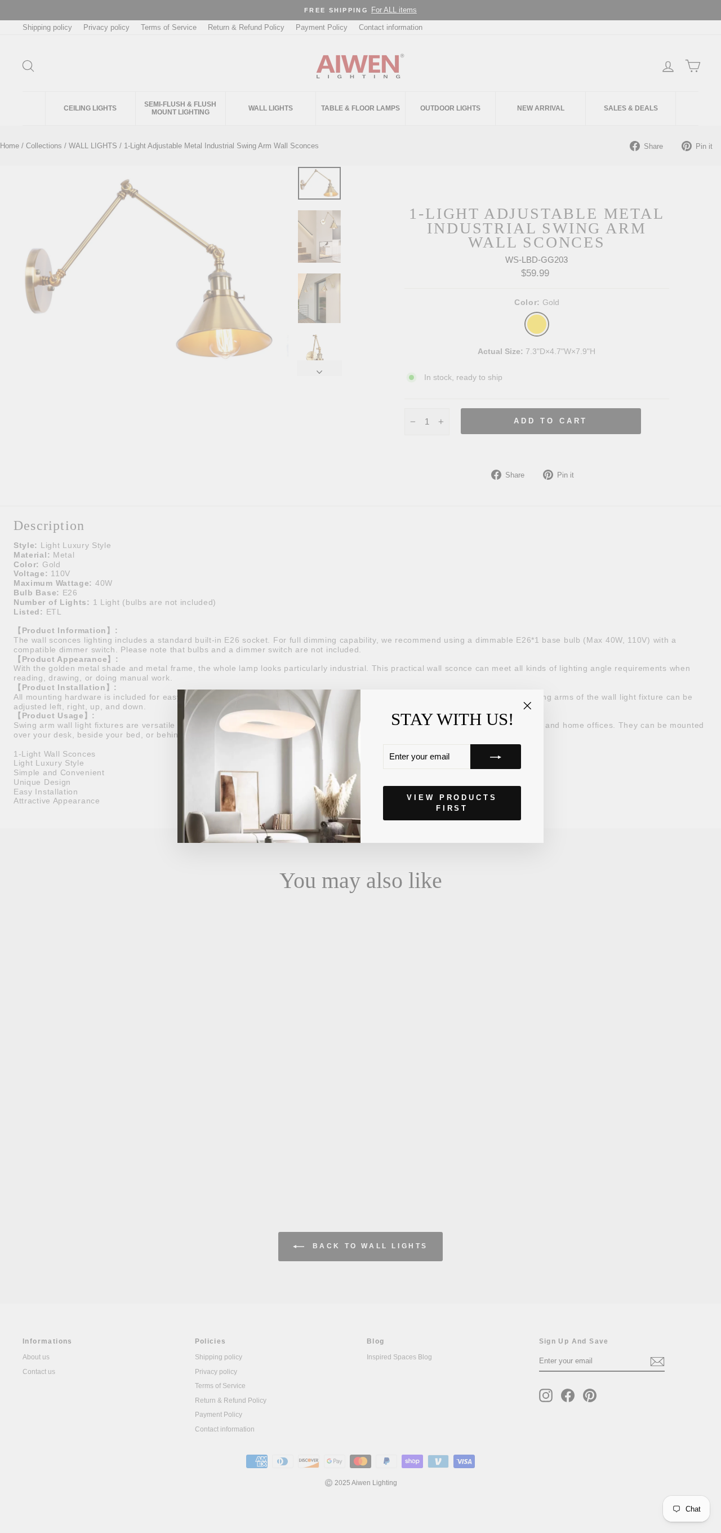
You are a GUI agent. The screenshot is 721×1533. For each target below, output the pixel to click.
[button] (495, 757)
